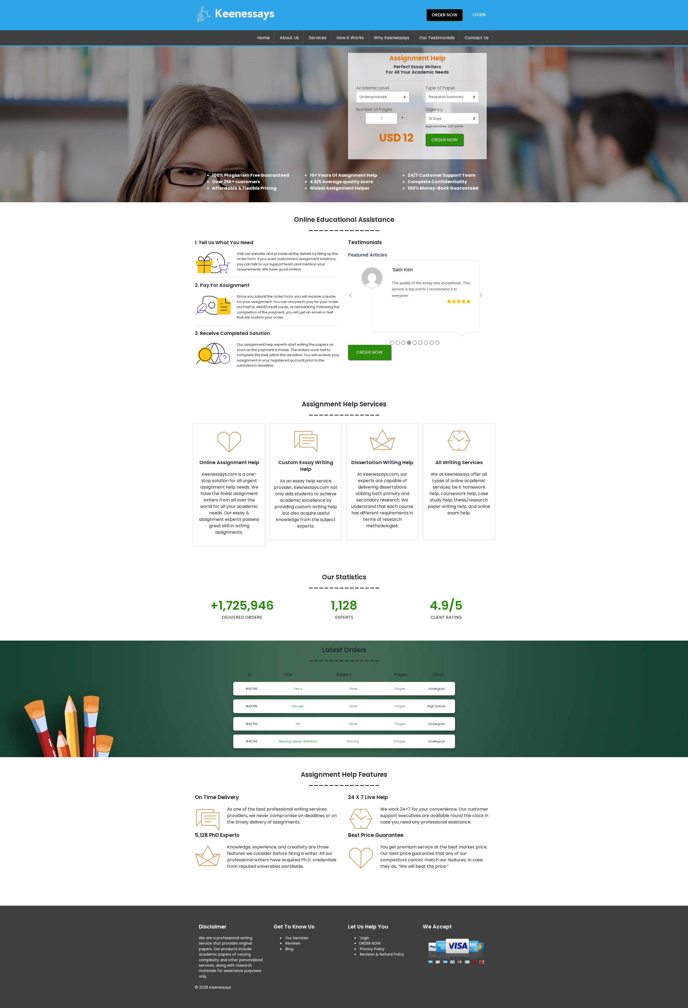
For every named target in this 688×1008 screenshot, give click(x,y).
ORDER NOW (444, 140)
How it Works (350, 38)
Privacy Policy (372, 949)
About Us (289, 38)
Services (318, 38)
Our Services (296, 938)
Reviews (292, 943)
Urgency (434, 109)
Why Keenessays (391, 38)
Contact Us (477, 38)
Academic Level (372, 88)
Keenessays (220, 987)
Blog (289, 949)
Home (263, 38)
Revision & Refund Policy (382, 954)
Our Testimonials (437, 38)
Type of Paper (440, 88)
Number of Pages (374, 109)
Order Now (444, 15)
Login (479, 15)
